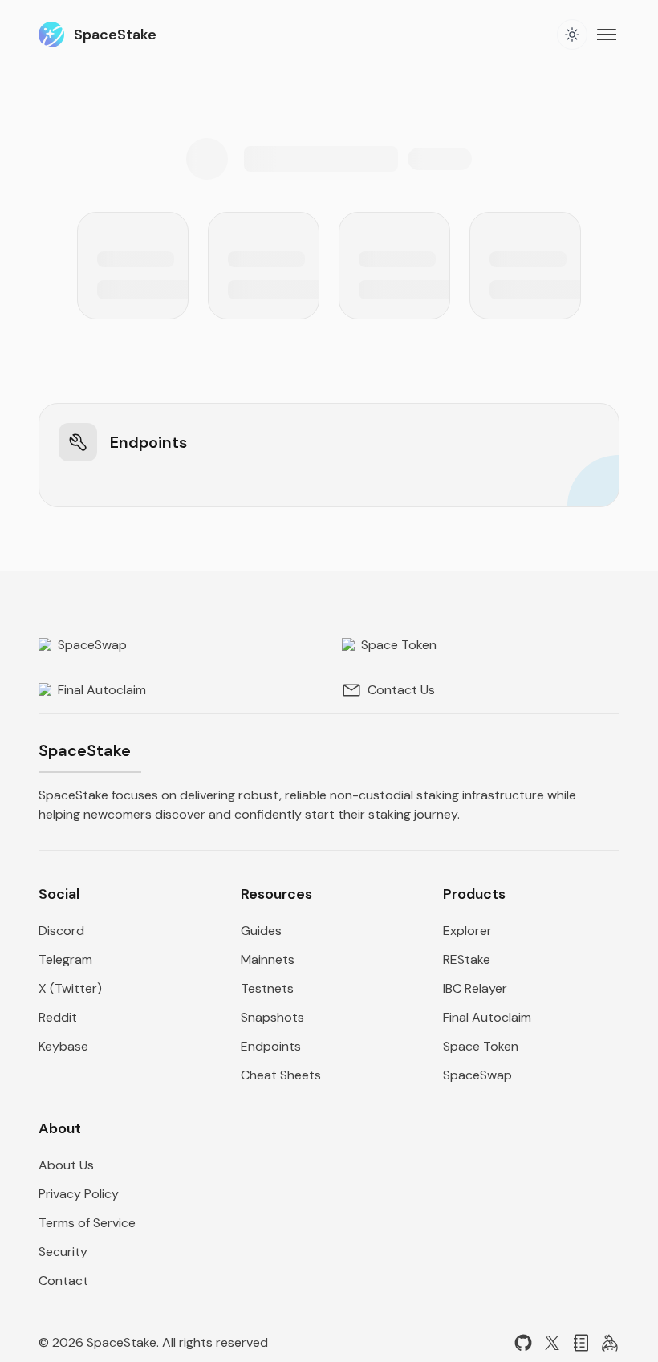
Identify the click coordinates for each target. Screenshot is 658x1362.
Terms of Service (87, 1222)
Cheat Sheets (281, 1075)
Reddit (58, 1017)
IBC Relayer (475, 988)
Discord (61, 930)
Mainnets (267, 959)
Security (63, 1251)
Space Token (397, 644)
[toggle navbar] (608, 34)
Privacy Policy (79, 1193)
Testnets (267, 988)
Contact (63, 1280)
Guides (261, 930)
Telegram (65, 959)
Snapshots (272, 1017)
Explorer (467, 930)
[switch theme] (572, 34)
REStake (466, 959)
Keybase (63, 1046)
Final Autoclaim (100, 689)
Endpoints (271, 1046)
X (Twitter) (70, 988)
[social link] (523, 1342)
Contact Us (401, 689)
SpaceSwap (91, 644)
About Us (66, 1165)
